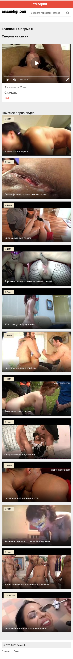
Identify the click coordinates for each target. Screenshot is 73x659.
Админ (17, 651)
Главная (6, 651)
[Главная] (14, 12)
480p (6, 98)
